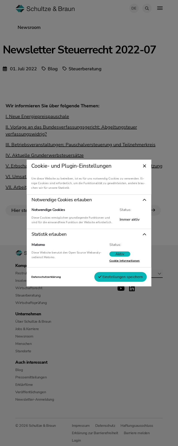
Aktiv (119, 254)
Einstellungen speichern (122, 276)
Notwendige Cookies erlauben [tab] (62, 200)
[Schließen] (144, 166)
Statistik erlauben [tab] (49, 234)
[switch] (119, 254)
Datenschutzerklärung (46, 277)
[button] (89, 200)
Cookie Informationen (124, 261)
